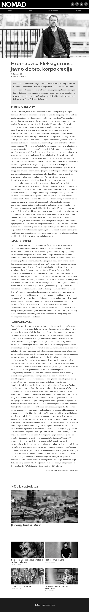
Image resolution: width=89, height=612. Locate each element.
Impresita (50, 605)
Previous (13, 511)
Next (75, 511)
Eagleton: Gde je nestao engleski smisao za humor (27, 561)
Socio (10, 11)
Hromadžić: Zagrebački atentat (26, 525)
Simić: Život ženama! (21, 586)
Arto (30, 11)
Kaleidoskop (53, 11)
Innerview (77, 11)
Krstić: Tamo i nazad (54, 560)
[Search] (73, 4)
